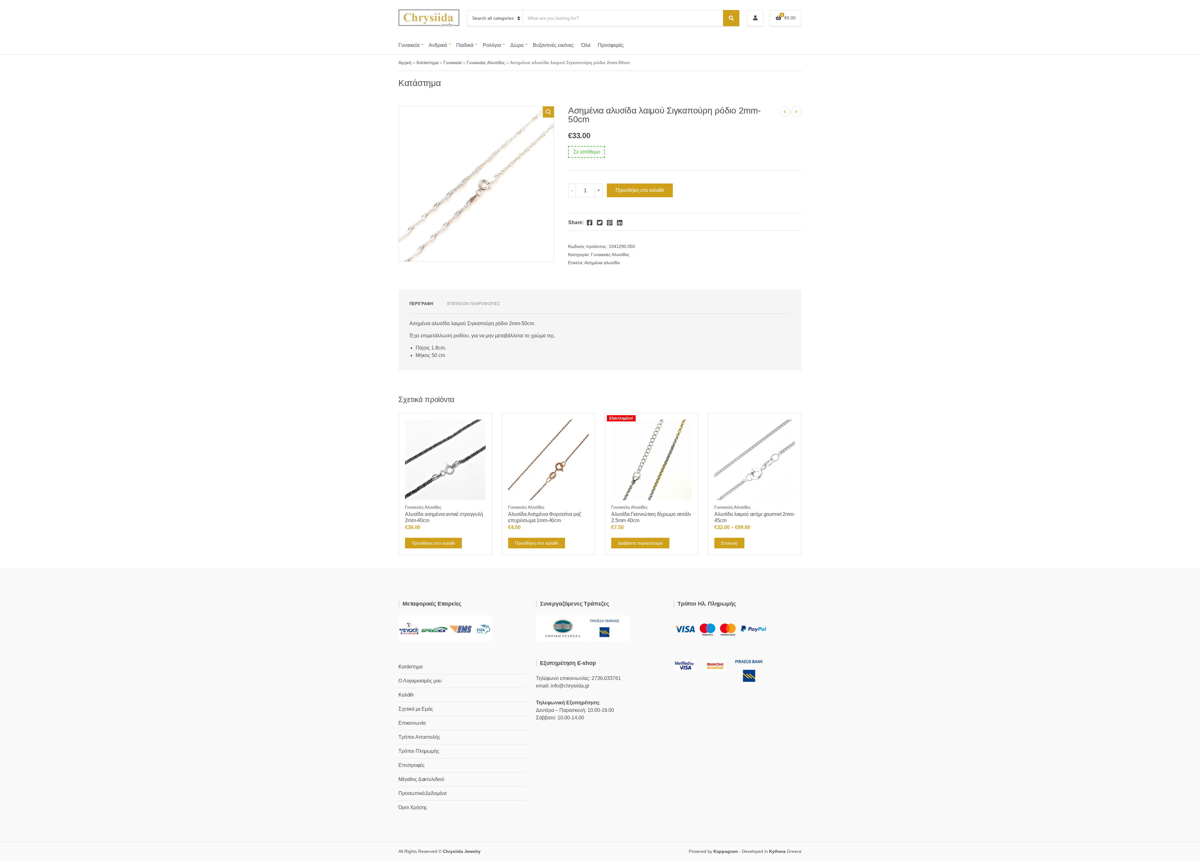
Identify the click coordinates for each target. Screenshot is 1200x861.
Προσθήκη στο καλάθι (640, 190)
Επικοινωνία (412, 723)
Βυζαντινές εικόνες (553, 45)
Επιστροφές (411, 765)
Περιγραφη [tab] (421, 303)
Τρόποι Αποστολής (419, 737)
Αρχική (405, 62)
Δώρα (516, 45)
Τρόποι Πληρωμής (418, 751)
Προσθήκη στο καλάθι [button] (433, 543)
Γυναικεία (408, 45)
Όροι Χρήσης (412, 807)
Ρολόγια (492, 45)
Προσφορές (611, 45)
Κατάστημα (427, 62)
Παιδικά (464, 45)
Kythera (777, 851)
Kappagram (725, 851)
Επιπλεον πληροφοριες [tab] (473, 303)
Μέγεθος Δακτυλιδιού (421, 779)
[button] (548, 112)
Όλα (585, 45)
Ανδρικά (438, 45)
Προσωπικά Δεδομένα (422, 793)
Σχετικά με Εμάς (415, 709)
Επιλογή (729, 543)
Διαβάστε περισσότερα (640, 543)
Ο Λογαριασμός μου (420, 680)
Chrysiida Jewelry (462, 851)
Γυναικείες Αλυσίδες (486, 62)
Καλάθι (406, 694)
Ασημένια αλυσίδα (602, 262)
